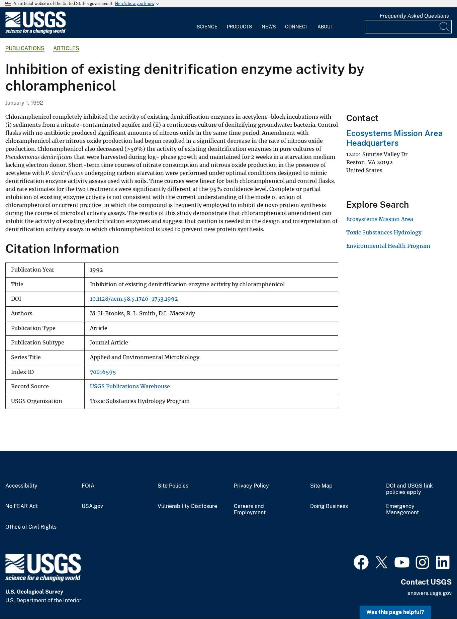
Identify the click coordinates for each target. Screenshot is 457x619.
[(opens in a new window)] (361, 561)
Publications (24, 48)
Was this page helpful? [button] (395, 612)
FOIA (88, 486)
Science (207, 26)
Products (239, 26)
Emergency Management (402, 509)
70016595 (103, 372)
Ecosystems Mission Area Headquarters (394, 137)
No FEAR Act (21, 506)
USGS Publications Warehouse (130, 386)
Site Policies (173, 486)
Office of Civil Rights (31, 527)
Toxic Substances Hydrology (384, 232)
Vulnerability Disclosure (187, 506)
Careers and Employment (250, 509)
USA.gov (92, 506)
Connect (296, 26)
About (325, 26)
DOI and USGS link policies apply (409, 489)
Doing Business (329, 506)
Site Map (321, 486)
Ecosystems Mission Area (379, 219)
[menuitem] (207, 22)
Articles (66, 48)
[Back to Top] (433, 595)
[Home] (35, 32)
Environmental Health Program (388, 245)
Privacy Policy (251, 486)
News (269, 26)
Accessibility (21, 486)
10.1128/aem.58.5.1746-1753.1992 (134, 299)
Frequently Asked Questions (414, 16)
